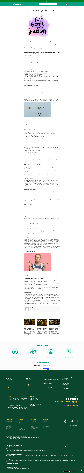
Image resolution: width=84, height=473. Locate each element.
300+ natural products (14, 443)
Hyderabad (12, 446)
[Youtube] (69, 399)
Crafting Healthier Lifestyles (12, 459)
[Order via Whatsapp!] (81, 470)
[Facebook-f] (71, 399)
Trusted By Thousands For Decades (14, 454)
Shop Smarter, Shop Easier (12, 463)
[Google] (66, 399)
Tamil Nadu (13, 450)
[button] (58, 326)
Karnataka (16, 450)
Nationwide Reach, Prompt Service (14, 449)
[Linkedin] (77, 399)
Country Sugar (39, 460)
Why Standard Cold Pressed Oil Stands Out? (16, 436)
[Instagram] (73, 399)
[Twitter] (75, 399)
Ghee (33, 460)
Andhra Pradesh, (23, 450)
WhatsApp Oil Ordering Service (11, 468)
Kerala (20, 450)
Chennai (8, 446)
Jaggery (43, 460)
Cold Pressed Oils (29, 460)
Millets (47, 460)
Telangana (29, 450)
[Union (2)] (74, 1)
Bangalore (32, 446)
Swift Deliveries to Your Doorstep (14, 445)
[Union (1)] (72, 1)
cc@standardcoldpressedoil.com (72, 425)
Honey (36, 460)
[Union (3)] (70, 1)
